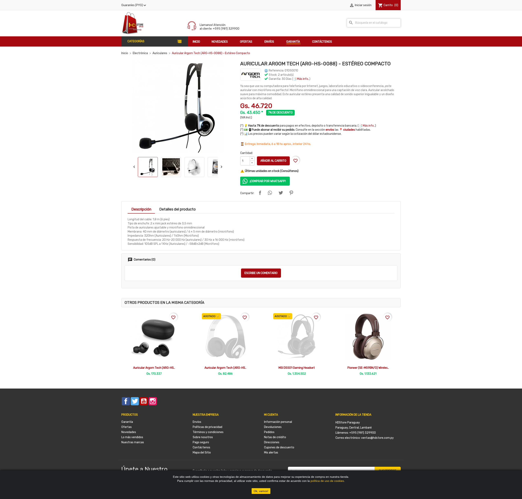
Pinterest (291, 193)
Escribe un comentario (261, 273)
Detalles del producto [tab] (177, 209)
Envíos (197, 422)
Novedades (128, 432)
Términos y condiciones (208, 432)
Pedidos (269, 432)
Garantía (127, 422)
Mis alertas (271, 452)
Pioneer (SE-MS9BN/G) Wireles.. (368, 368)
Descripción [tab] (141, 209)
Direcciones (271, 442)
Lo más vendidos (132, 437)
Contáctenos (201, 447)
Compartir (260, 193)
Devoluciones (273, 427)
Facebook (126, 401)
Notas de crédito (275, 437)
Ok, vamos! (261, 491)
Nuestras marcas (132, 442)
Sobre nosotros (203, 437)
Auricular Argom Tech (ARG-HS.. (154, 368)
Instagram (153, 401)
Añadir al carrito (273, 161)
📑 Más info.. (301, 79)
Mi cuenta (271, 415)
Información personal (278, 422)
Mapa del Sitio (202, 452)
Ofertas (126, 427)
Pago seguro (201, 442)
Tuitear (281, 193)
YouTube (144, 401)
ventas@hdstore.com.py (377, 438)
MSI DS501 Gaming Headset (297, 368)
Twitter (135, 401)
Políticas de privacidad (207, 427)
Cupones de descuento (279, 447)
